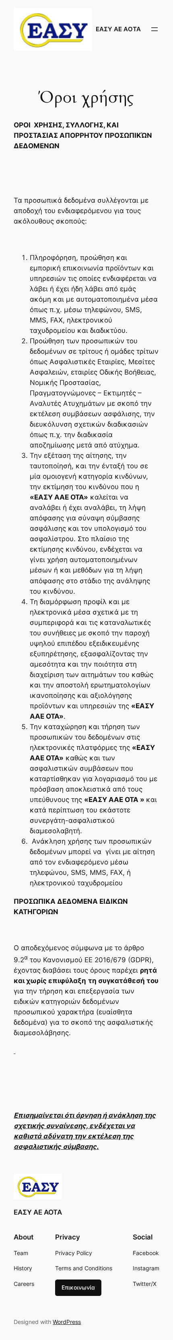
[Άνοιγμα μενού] (154, 29)
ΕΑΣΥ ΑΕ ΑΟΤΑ (118, 29)
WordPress (67, 1321)
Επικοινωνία (78, 1287)
